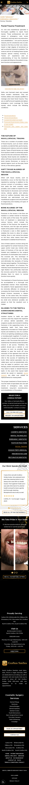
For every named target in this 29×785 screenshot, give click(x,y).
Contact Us (14, 735)
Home (2, 17)
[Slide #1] (11, 508)
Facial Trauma (21, 446)
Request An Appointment (14, 415)
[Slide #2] (13, 508)
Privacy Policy (14, 781)
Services (9, 17)
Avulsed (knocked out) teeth (13, 120)
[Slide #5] (20, 508)
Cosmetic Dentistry (19, 432)
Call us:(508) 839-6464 (14, 412)
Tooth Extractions (19, 443)
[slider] (14, 85)
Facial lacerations (10, 115)
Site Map (14, 778)
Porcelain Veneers (14, 717)
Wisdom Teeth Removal (17, 450)
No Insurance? (18, 758)
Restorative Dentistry (17, 457)
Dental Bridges (14, 706)
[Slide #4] (18, 508)
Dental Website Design (9, 770)
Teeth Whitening (14, 719)
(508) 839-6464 (14, 636)
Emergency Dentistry (8, 19)
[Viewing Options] (3, 782)
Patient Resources (17, 753)
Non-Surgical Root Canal (14, 715)
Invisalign (14, 721)
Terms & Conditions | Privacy (14, 762)
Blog (19, 760)
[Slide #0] (9, 508)
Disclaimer (14, 775)
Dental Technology (19, 435)
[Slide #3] (15, 508)
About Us (9, 758)
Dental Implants (14, 708)
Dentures (15, 704)
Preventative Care (19, 454)
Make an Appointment (14, 728)
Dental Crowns (14, 711)
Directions (14, 651)
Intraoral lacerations (10, 118)
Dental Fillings (14, 702)
